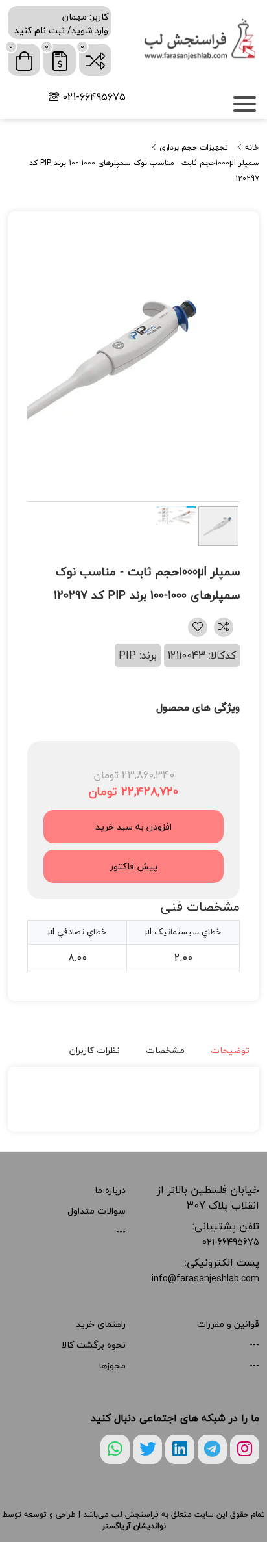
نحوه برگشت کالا (94, 1345)
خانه (250, 147)
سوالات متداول (96, 1211)
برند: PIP (138, 655)
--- (121, 1231)
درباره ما (110, 1190)
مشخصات (165, 1050)
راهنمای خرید (101, 1324)
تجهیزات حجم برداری (192, 147)
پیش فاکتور (133, 866)
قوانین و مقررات (228, 1324)
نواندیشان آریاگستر (134, 1526)
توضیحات (230, 1050)
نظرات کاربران (94, 1050)
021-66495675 (92, 97)
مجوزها (112, 1365)
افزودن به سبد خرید (133, 826)
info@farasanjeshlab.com (205, 1278)
